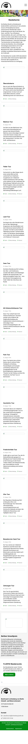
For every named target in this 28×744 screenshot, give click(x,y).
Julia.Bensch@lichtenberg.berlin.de (13, 715)
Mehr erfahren (9, 674)
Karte (6, 98)
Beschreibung (13, 98)
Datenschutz (10, 728)
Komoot (20, 143)
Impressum (18, 728)
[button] (25, 5)
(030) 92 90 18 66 (8, 718)
